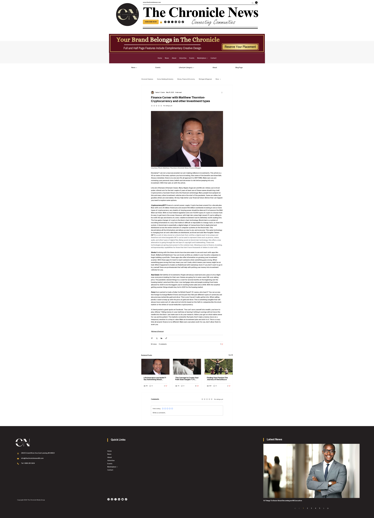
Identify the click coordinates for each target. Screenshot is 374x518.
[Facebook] (169, 22)
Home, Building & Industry (165, 79)
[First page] (295, 508)
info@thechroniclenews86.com (32, 458)
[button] (151, 22)
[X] (172, 22)
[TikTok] (183, 22)
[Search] (252, 3)
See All (231, 355)
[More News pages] (136, 67)
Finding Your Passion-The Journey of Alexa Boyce (217, 379)
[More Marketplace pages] (207, 58)
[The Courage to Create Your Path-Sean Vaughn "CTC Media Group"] (187, 367)
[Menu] (256, 2)
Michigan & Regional (205, 79)
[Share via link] (166, 338)
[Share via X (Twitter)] (157, 338)
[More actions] (222, 92)
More (217, 79)
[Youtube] (179, 22)
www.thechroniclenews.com (152, 2)
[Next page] (323, 508)
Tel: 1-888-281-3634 (28, 463)
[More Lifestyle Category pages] (193, 67)
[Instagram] (165, 22)
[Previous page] (299, 508)
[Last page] (328, 508)
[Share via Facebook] (152, 338)
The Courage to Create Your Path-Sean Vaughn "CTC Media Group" (187, 379)
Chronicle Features (147, 79)
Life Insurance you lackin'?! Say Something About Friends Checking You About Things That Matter (155, 379)
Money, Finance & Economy (186, 79)
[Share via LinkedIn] (161, 338)
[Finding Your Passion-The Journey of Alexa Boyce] (219, 367)
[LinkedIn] (176, 22)
